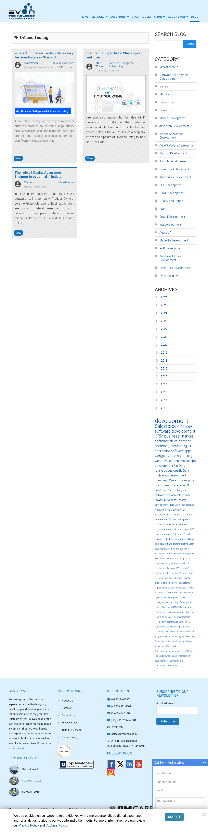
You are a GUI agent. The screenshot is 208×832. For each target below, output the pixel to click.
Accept (174, 817)
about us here (17, 748)
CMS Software (172, 661)
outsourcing (178, 446)
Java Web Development (174, 126)
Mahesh (29, 182)
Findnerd (172, 651)
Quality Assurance (63, 63)
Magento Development (173, 240)
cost (185, 651)
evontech (117, 727)
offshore (158, 583)
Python (176, 583)
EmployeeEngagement (184, 554)
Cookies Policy (56, 825)
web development (167, 461)
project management (174, 485)
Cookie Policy (70, 737)
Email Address (165, 703)
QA (183, 514)
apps (188, 451)
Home (85, 16)
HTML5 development (164, 622)
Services (98, 16)
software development (174, 509)
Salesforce (166, 102)
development (171, 420)
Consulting (166, 110)
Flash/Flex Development (174, 267)
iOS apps (180, 568)
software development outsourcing (180, 593)
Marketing (165, 94)
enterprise (180, 612)
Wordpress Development (175, 177)
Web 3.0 (190, 514)
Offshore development (178, 519)
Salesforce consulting (174, 539)
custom (173, 470)
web (158, 456)
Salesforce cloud (162, 558)
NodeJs (159, 509)
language (171, 568)
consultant (160, 524)
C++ (190, 446)
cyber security (184, 656)
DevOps (182, 558)
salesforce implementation (179, 627)
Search (190, 44)
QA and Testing (172, 549)
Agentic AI (165, 232)
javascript (161, 499)
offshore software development (175, 429)
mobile (158, 607)
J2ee (171, 480)
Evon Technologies (184, 504)
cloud (158, 485)
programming (162, 529)
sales (179, 651)
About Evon (176, 16)
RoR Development (170, 248)
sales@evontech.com (124, 733)
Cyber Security (168, 275)
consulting (168, 583)
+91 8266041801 (123, 720)
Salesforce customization (168, 514)
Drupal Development (172, 216)
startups (174, 558)
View (18, 158)
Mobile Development (172, 118)
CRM (159, 436)
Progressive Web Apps (177, 573)
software (177, 451)
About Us (67, 700)
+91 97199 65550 (120, 699)
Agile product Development (167, 597)
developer (186, 495)
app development (185, 480)
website (171, 499)
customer (172, 636)
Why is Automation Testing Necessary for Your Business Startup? (44, 55)
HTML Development (171, 193)
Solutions (118, 16)
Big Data (183, 470)
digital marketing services (167, 563)
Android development (180, 529)
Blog (194, 16)
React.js (191, 651)
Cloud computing (180, 456)
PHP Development (170, 185)
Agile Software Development (177, 145)
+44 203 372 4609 (121, 706)
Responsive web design (166, 656)
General (164, 86)
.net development (170, 224)
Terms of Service (71, 729)
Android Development (173, 153)
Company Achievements (175, 169)
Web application (187, 602)
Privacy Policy (69, 722)
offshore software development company (174, 441)
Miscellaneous (66, 182)
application (162, 451)
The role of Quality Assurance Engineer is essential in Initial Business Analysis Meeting (38, 177)
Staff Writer (31, 63)
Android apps (179, 641)
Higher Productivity (186, 636)
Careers (66, 707)
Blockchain (168, 554)
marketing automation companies (170, 631)
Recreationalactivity (164, 641)
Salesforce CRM (169, 607)
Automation (161, 519)
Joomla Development (173, 161)
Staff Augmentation (147, 16)
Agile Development (173, 588)
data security (184, 578)
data (188, 558)
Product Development (177, 524)
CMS (162, 208)
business (171, 436)
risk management (182, 617)
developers (160, 661)
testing (184, 544)
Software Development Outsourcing (121, 64)
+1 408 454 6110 (120, 713)
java (164, 456)
